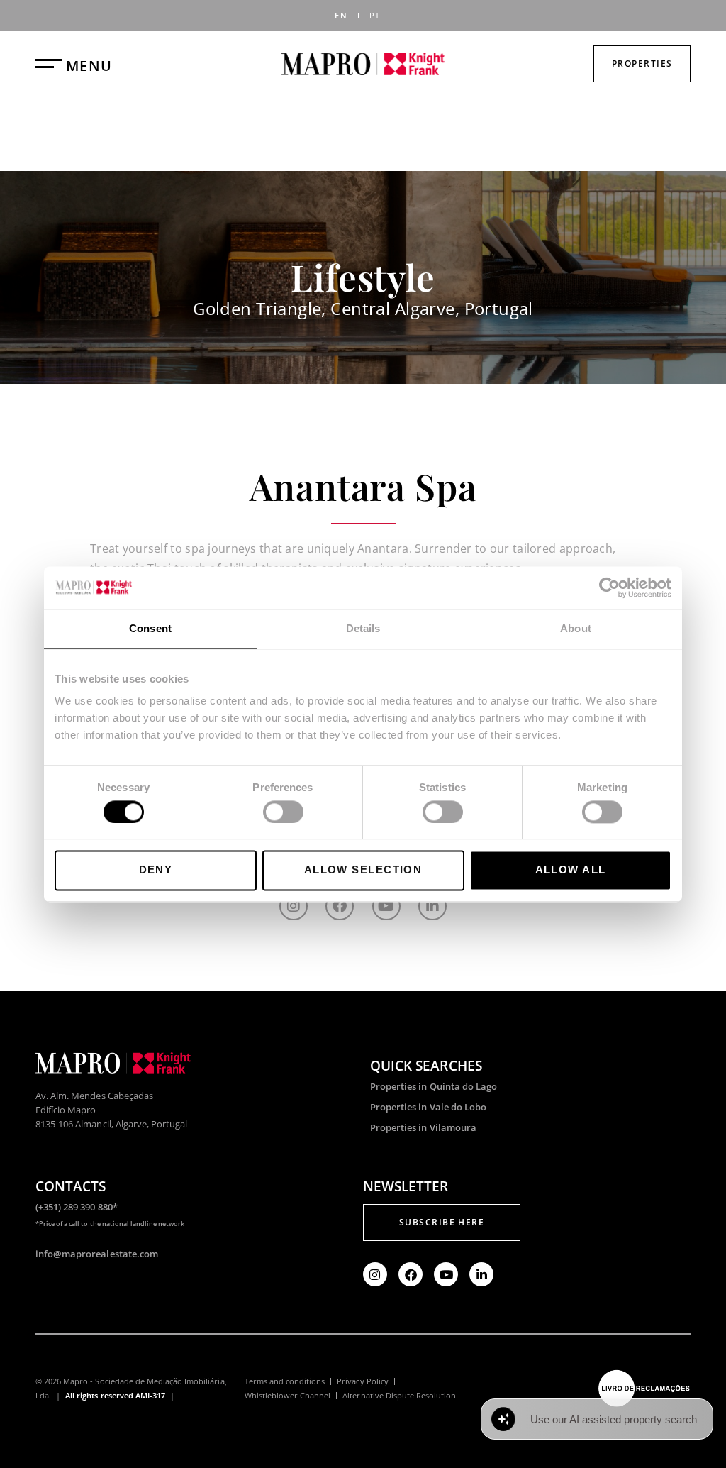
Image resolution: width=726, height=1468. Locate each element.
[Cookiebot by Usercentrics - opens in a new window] (609, 587)
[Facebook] (339, 906)
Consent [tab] (150, 628)
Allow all (570, 870)
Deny (156, 870)
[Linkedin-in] (432, 906)
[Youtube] (386, 906)
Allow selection (363, 870)
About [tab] (575, 628)
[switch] (283, 811)
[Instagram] (293, 906)
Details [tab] (363, 628)
